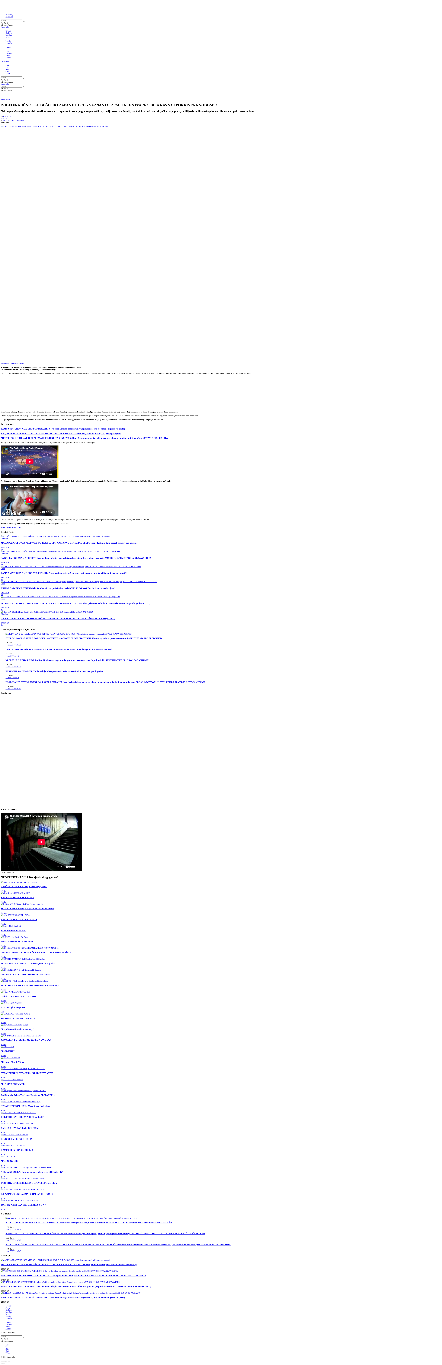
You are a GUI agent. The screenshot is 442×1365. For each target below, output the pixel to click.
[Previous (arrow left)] (2, 1363)
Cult (7, 71)
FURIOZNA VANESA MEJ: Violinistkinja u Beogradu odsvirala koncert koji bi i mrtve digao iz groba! (54, 671)
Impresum (9, 17)
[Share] (4, 1361)
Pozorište (9, 43)
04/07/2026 (5, 593)
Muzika (8, 41)
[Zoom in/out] (9, 1361)
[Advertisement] (57, 6)
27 (2, 595)
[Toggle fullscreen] (6, 1361)
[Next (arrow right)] (4, 1363)
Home (3, 100)
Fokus (8, 51)
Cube (7, 65)
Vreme (8, 55)
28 (2, 565)
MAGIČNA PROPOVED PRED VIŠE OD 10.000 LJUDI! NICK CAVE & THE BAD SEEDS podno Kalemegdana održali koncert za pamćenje (69, 543)
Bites (7, 69)
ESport (8, 47)
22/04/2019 (5, 118)
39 (2, 549)
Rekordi (8, 37)
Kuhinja (8, 57)
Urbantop (9, 31)
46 (2, 610)
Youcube (9, 53)
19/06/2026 (5, 623)
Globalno (9, 33)
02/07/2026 (5, 608)
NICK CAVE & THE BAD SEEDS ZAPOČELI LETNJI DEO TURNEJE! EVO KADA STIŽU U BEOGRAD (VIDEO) (58, 618)
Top (7, 67)
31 (2, 625)
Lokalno (9, 35)
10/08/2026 (5, 547)
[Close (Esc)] (2, 1361)
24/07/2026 (5, 578)
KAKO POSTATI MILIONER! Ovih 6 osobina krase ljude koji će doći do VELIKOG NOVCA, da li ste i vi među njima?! (58, 588)
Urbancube (5, 27)
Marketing (9, 15)
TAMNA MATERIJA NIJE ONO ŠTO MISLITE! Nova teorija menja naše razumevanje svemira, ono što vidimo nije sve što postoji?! (64, 429)
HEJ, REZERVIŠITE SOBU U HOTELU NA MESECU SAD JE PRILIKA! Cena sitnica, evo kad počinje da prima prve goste (61, 433)
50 (2, 580)
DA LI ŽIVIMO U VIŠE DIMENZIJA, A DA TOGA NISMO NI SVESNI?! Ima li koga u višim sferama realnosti (59, 649)
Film (7, 45)
